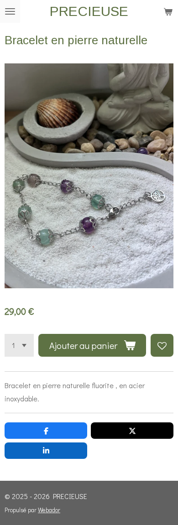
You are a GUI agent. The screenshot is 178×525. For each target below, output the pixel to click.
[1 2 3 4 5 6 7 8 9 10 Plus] (19, 345)
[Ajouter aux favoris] (162, 345)
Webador (49, 510)
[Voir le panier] (168, 11)
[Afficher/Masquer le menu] (10, 11)
